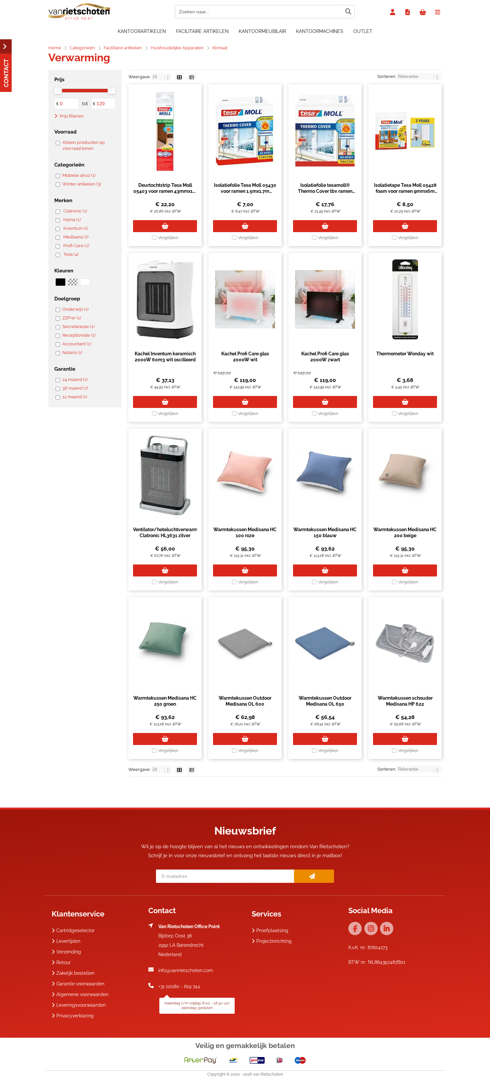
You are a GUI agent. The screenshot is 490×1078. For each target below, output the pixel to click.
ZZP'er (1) (71, 317)
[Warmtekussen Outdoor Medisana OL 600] (245, 643)
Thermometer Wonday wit (405, 353)
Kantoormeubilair (262, 31)
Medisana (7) (75, 236)
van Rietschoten (268, 1074)
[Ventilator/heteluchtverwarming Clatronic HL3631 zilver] (165, 475)
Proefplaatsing (272, 930)
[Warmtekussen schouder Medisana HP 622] (405, 643)
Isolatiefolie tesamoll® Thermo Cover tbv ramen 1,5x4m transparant (325, 191)
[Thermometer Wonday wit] (405, 299)
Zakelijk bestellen (75, 973)
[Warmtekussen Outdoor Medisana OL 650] (325, 643)
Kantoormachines (319, 31)
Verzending (68, 951)
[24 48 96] (161, 76)
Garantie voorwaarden (80, 983)
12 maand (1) (74, 396)
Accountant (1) (76, 343)
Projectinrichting (274, 941)
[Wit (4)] (85, 282)
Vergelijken (168, 237)
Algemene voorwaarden (82, 994)
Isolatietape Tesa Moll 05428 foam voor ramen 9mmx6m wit (405, 191)
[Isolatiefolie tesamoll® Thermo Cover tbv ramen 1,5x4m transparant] (325, 131)
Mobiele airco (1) (78, 175)
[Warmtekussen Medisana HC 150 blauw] (325, 475)
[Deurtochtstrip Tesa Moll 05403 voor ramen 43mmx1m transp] (165, 131)
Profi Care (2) (76, 245)
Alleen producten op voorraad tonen (83, 145)
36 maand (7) (75, 388)
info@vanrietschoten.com (185, 970)
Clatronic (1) (75, 210)
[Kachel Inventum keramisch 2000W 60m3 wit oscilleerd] (165, 299)
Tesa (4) (70, 254)
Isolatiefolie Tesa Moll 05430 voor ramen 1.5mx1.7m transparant (245, 191)
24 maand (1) (74, 379)
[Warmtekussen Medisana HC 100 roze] (245, 475)
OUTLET (362, 31)
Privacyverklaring (75, 1015)
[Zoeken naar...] (348, 11)
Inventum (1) (75, 228)
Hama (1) (72, 219)
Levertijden (68, 941)
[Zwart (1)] (60, 282)
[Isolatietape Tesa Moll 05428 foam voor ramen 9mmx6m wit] (405, 131)
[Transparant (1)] (72, 282)
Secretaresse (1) (78, 326)
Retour (63, 962)
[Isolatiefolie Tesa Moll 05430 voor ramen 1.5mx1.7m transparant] (245, 131)
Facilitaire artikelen (202, 31)
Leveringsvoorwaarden (81, 1005)
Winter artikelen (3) (81, 183)
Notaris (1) (72, 352)
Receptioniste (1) (78, 335)
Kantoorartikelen (142, 31)
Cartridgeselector (75, 930)
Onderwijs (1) (75, 309)
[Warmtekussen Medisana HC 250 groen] (165, 643)
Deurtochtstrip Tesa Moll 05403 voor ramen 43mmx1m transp (165, 191)
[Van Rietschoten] (79, 18)
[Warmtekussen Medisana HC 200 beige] (405, 475)
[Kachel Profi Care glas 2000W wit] (245, 299)
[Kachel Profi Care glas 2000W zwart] (325, 299)
